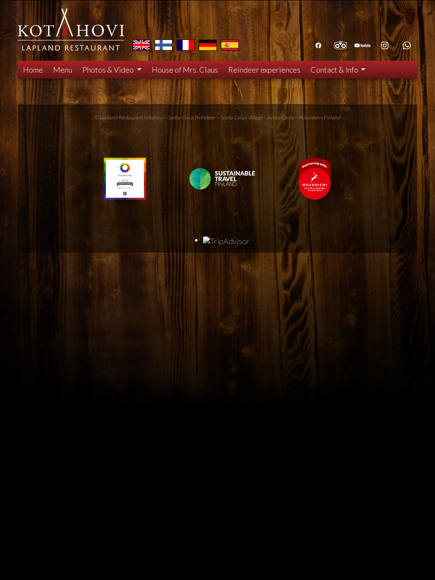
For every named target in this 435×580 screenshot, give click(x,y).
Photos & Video (108, 69)
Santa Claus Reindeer (191, 117)
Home (33, 69)
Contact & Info (335, 69)
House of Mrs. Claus (185, 69)
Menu (62, 69)
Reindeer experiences (264, 69)
